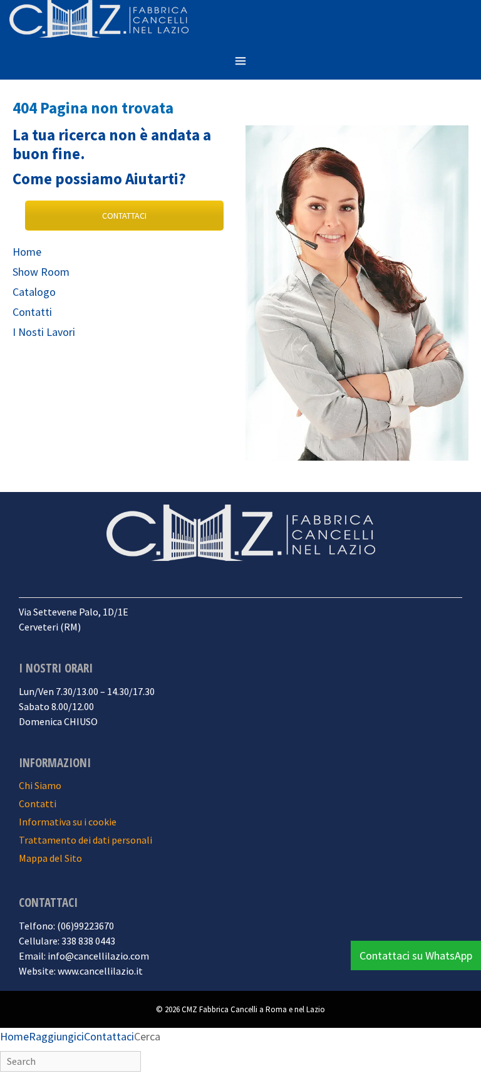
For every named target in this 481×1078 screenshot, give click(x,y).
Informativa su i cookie (67, 821)
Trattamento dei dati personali (85, 840)
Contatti (32, 312)
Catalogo (34, 292)
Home (27, 251)
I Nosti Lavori (44, 332)
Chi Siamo (40, 785)
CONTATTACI (124, 215)
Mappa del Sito (50, 858)
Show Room (41, 271)
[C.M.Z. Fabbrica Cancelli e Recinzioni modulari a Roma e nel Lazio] (99, 20)
